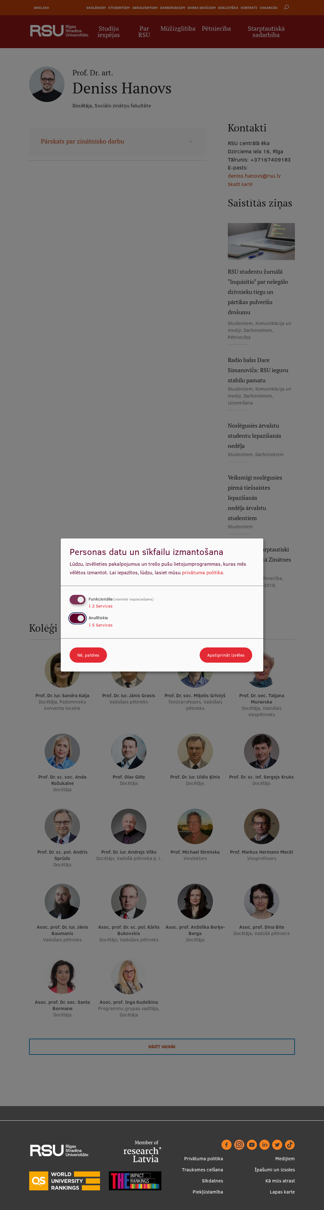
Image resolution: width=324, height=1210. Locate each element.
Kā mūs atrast (280, 1180)
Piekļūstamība (208, 1191)
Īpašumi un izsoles (275, 1169)
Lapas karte (282, 1191)
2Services (101, 606)
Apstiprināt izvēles (226, 655)
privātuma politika (202, 572)
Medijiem (285, 1158)
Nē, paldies (88, 655)
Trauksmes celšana (202, 1169)
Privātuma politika (203, 1158)
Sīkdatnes (212, 1180)
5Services (101, 625)
